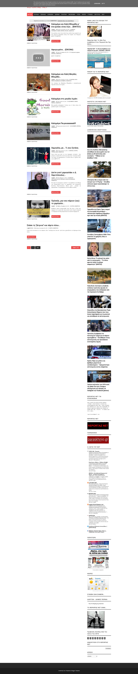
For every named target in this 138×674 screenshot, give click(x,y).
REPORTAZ (31, 228)
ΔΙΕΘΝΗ (57, 14)
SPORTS (84, 14)
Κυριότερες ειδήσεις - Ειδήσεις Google (98, 462)
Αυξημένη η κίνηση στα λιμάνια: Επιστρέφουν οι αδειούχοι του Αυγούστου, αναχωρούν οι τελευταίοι (99, 454)
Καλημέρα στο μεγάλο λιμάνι (64, 99)
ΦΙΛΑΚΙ (66, 30)
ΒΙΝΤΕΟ (73, 29)
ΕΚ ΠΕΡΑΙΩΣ (62, 179)
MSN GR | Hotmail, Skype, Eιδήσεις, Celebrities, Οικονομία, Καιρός (97, 531)
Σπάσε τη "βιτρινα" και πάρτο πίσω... (43, 225)
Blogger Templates (76, 670)
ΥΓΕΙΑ (78, 14)
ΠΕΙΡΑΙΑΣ (43, 14)
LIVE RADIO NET (93, 482)
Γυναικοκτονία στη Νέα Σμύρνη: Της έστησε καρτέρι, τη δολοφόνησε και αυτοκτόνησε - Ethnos (98, 465)
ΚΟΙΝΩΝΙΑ (50, 14)
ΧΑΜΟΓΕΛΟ (71, 30)
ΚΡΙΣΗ (72, 206)
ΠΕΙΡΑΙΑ (63, 30)
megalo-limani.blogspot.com (96, 504)
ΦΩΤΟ (51, 228)
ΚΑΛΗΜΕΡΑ (54, 30)
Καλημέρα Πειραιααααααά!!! (63, 123)
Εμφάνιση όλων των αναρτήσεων (66, 20)
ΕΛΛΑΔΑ (36, 14)
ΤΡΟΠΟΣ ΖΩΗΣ (54, 152)
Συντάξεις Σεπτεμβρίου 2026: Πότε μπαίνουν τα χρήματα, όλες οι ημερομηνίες (99, 236)
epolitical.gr (92, 515)
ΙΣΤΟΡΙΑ (76, 150)
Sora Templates (66, 670)
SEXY (103, 14)
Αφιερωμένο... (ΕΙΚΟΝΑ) (62, 49)
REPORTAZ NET (37, 7)
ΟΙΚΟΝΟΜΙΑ (71, 14)
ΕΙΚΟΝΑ (72, 79)
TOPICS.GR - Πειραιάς (94, 451)
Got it (103, 3)
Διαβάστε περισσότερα (32, 43)
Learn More (97, 3)
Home (30, 14)
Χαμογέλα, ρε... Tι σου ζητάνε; (65, 148)
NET (54, 29)
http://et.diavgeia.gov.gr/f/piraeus (96, 603)
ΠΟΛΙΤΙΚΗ (64, 14)
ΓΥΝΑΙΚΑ (90, 14)
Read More (56, 41)
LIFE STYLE (97, 14)
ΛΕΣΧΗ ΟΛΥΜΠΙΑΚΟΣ (70, 179)
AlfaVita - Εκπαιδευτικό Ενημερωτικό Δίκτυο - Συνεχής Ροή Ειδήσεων (98, 474)
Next (38, 247)
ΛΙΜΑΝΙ (58, 30)
